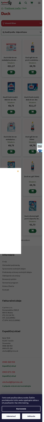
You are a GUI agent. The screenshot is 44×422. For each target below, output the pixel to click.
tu (27, 403)
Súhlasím (31, 416)
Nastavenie (21, 409)
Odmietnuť (11, 416)
